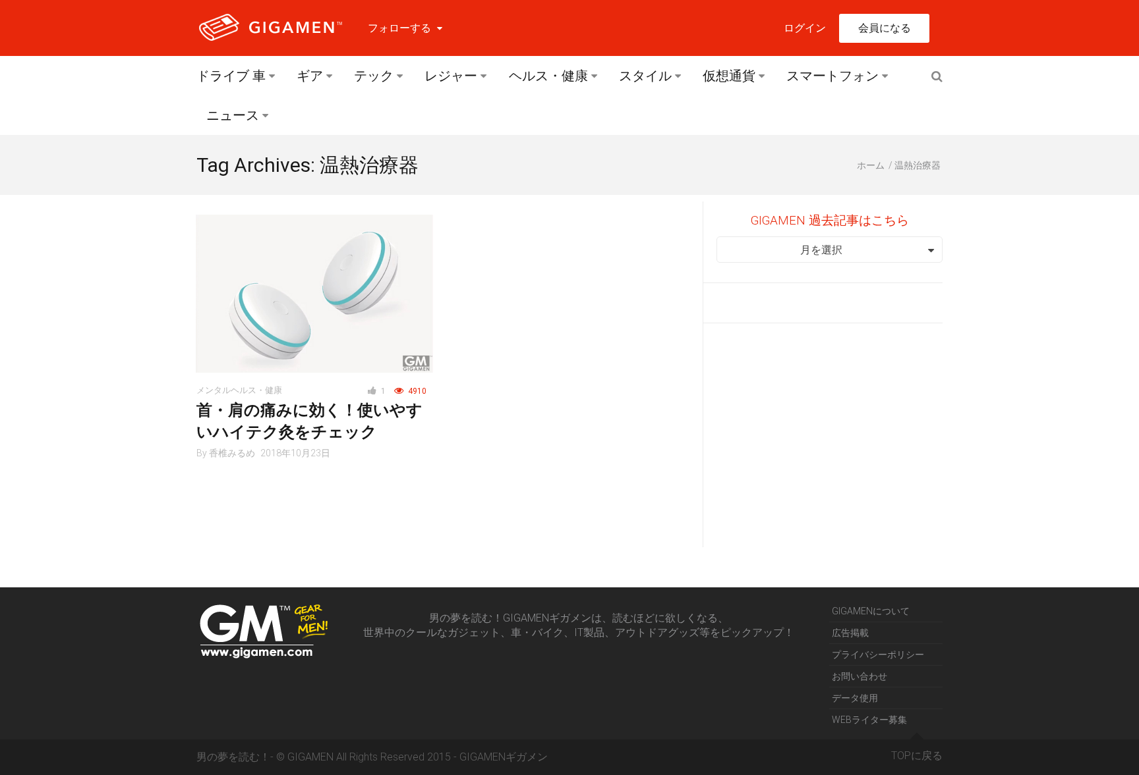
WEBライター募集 (869, 719)
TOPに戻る (917, 755)
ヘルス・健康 (548, 76)
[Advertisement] (829, 435)
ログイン (805, 28)
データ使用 (855, 698)
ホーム (871, 165)
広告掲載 (850, 633)
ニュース (232, 115)
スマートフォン (832, 76)
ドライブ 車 (231, 76)
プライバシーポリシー (878, 654)
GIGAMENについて (871, 611)
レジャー (450, 76)
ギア (310, 76)
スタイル (645, 76)
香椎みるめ (232, 453)
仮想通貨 (729, 76)
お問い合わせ (859, 676)
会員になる (884, 28)
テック (374, 76)
